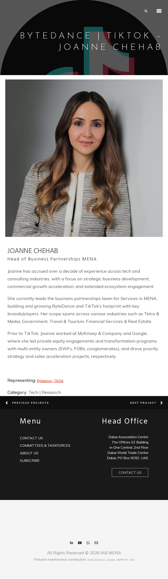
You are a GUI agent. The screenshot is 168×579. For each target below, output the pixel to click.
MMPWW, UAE (125, 559)
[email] (96, 543)
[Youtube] (79, 543)
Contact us (31, 438)
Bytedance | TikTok (50, 380)
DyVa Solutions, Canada (101, 559)
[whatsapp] (88, 543)
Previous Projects (30, 402)
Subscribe (30, 460)
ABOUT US (29, 453)
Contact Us (130, 472)
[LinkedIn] (71, 543)
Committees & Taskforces (45, 445)
